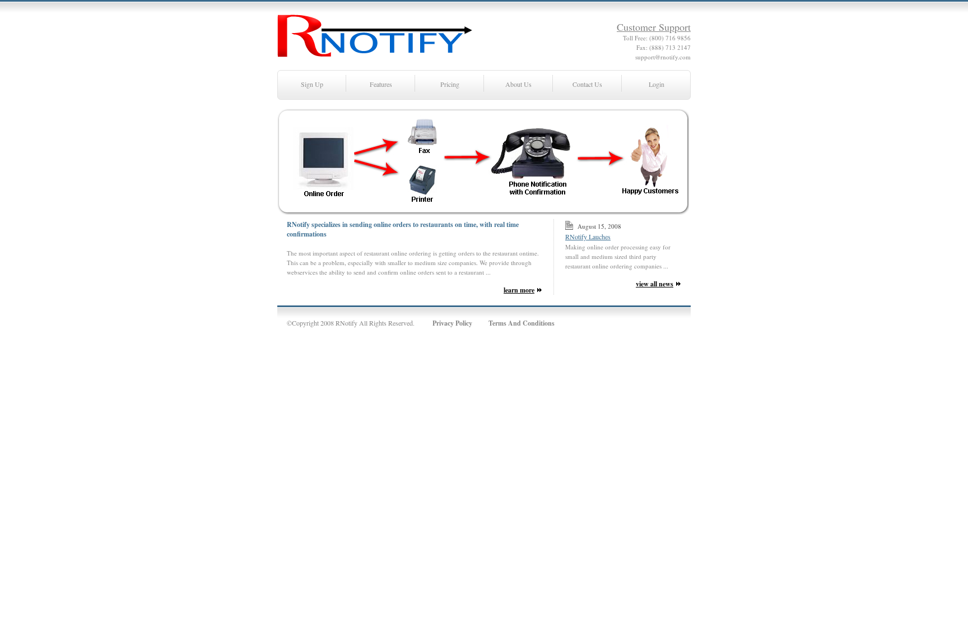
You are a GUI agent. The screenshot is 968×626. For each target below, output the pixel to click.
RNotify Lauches (588, 236)
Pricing (449, 84)
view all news (654, 284)
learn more (519, 290)
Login (656, 84)
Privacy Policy (452, 323)
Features (381, 84)
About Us (518, 84)
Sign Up (312, 84)
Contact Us (587, 84)
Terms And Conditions (521, 323)
